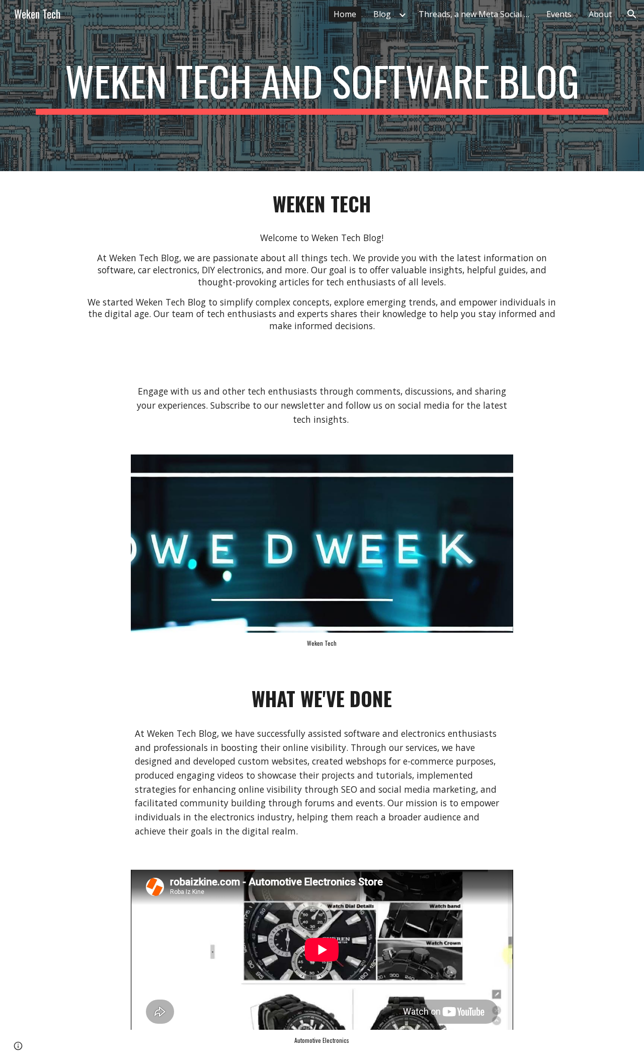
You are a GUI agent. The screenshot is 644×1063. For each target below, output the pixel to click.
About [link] (600, 14)
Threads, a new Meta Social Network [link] (476, 14)
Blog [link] (382, 14)
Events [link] (559, 14)
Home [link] (345, 14)
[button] (632, 14)
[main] (322, 85)
